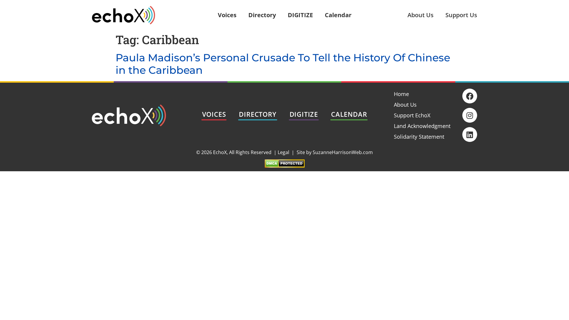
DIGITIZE (300, 15)
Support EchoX (412, 115)
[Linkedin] (469, 134)
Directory (262, 15)
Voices (227, 15)
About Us (420, 15)
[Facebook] (469, 96)
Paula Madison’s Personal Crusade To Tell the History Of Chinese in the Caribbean (283, 63)
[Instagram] (469, 115)
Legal (283, 152)
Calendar (338, 15)
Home (401, 93)
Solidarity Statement (419, 136)
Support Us (461, 15)
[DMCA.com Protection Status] (285, 165)
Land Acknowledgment (422, 125)
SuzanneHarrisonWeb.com (343, 152)
